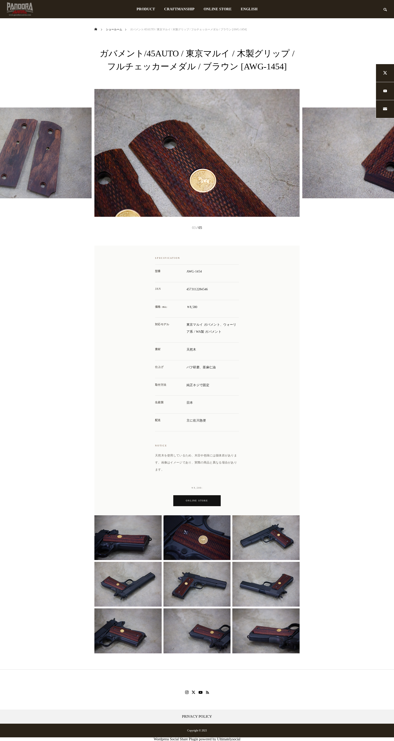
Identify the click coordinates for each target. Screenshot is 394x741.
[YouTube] (201, 692)
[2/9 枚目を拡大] (224, 521)
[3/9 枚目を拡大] (293, 521)
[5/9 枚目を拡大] (224, 568)
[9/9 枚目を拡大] (293, 614)
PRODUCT (146, 9)
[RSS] (207, 692)
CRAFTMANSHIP (179, 9)
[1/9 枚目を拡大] (155, 521)
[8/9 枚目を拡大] (224, 614)
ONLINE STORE (218, 9)
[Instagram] (187, 692)
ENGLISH (249, 9)
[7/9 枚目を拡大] (155, 614)
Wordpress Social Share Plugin (176, 739)
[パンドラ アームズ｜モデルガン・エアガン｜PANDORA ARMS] (20, 9)
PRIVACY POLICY (197, 716)
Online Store (197, 500)
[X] (193, 692)
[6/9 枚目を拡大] (293, 568)
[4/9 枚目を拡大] (155, 568)
